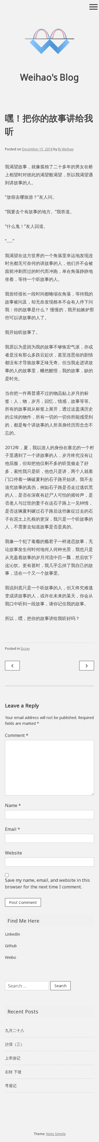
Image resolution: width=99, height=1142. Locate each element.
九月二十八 (14, 1030)
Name (13, 805)
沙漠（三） (14, 1044)
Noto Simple (56, 1134)
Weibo (10, 957)
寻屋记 (10, 1085)
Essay (25, 648)
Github (11, 945)
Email (12, 829)
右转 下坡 (13, 1071)
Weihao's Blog (49, 77)
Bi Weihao (66, 149)
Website (13, 853)
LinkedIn (12, 934)
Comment (16, 735)
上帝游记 (12, 1058)
